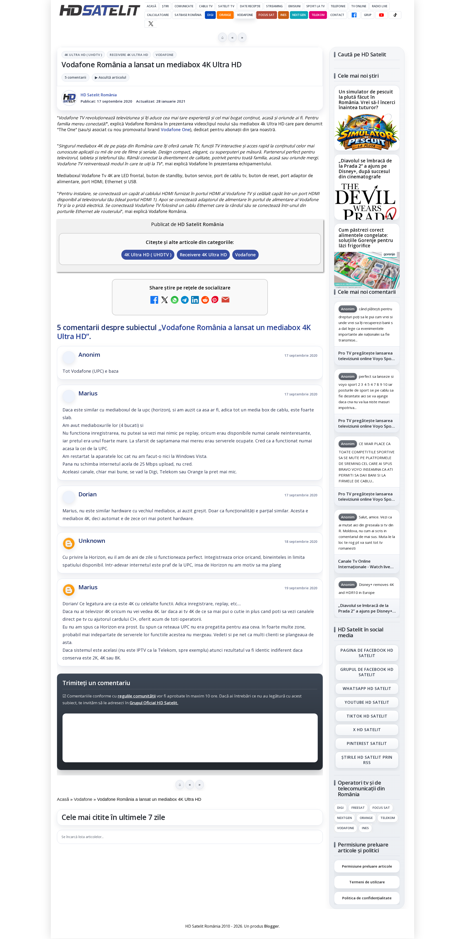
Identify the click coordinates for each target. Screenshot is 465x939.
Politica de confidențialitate (367, 897)
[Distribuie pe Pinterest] (215, 300)
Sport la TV (315, 6)
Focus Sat (266, 15)
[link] (367, 118)
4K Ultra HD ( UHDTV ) (83, 55)
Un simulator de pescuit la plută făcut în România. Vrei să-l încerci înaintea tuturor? (367, 100)
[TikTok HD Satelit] (395, 15)
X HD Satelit (367, 730)
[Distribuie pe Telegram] (185, 300)
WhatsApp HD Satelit (367, 688)
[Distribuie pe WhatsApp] (174, 300)
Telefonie (338, 6)
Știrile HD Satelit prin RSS (366, 760)
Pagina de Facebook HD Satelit (367, 653)
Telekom (318, 15)
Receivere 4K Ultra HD (129, 55)
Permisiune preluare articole (367, 865)
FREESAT (358, 808)
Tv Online (358, 6)
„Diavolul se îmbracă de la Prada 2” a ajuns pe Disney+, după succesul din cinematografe (365, 169)
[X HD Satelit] (151, 24)
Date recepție (250, 6)
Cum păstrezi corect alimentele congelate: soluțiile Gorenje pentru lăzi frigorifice (366, 238)
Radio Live (379, 6)
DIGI (210, 15)
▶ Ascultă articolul (110, 77)
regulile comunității (137, 696)
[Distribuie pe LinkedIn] (195, 300)
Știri (165, 6)
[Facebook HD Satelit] (354, 15)
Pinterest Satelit (367, 743)
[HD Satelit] (100, 10)
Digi (340, 808)
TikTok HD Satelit (367, 716)
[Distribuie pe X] (164, 300)
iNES (283, 15)
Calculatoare (158, 15)
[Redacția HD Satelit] (69, 98)
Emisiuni (294, 6)
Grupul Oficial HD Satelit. (154, 702)
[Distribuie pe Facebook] (154, 300)
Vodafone (245, 15)
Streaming (274, 6)
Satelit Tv (226, 6)
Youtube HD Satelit (367, 702)
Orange (225, 15)
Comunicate (184, 6)
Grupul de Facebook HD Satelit (367, 672)
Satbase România (188, 15)
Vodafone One (175, 129)
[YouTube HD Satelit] (381, 15)
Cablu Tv (205, 6)
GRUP (368, 15)
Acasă (151, 6)
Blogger (271, 926)
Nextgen (299, 15)
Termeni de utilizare (367, 881)
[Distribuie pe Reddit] (205, 300)
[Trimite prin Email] (225, 300)
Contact (337, 15)
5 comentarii (75, 77)
